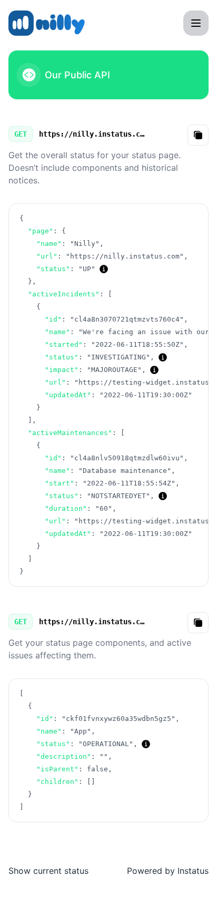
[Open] (196, 23)
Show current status (48, 870)
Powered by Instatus (168, 870)
